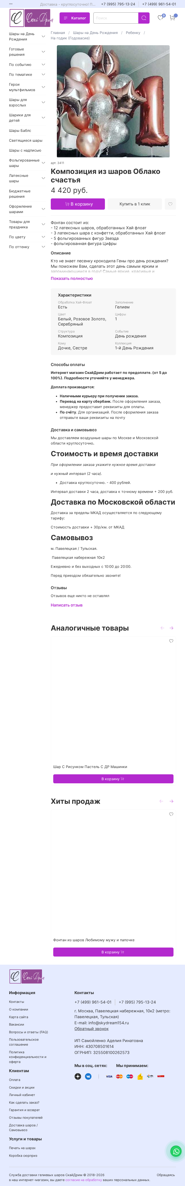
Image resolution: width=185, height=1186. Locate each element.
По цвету (17, 237)
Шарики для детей (20, 118)
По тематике (20, 74)
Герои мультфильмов (22, 87)
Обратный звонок (91, 1028)
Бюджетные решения (19, 194)
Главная (58, 32)
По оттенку (19, 247)
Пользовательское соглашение (24, 1042)
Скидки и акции (22, 1087)
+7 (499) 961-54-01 (159, 4)
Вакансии (16, 1024)
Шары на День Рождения (95, 32)
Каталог (78, 18)
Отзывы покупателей (26, 1117)
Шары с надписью (25, 150)
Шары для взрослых (18, 102)
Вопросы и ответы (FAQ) (28, 1032)
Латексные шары (18, 178)
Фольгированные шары (24, 163)
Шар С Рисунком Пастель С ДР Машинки (90, 766)
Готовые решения (17, 52)
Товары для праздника (19, 224)
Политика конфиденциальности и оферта (27, 1057)
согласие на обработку (83, 1180)
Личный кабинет (22, 1095)
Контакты (16, 1002)
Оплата (14, 1080)
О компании (18, 1009)
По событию (20, 64)
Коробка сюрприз (23, 1155)
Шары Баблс (20, 130)
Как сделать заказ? (24, 1102)
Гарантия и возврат (24, 1110)
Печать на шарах (22, 1148)
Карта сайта (18, 1017)
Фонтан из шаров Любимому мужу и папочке (93, 940)
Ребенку (133, 32)
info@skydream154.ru (108, 1022)
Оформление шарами (20, 209)
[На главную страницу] (31, 18)
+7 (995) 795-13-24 (118, 4)
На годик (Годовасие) (70, 38)
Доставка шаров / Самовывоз (23, 1127)
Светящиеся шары (25, 140)
